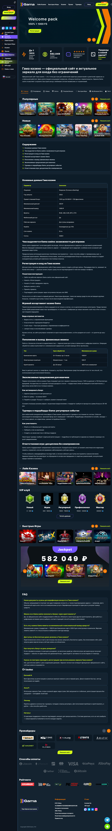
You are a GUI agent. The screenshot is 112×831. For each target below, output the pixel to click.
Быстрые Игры (53, 4)
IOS (11, 23)
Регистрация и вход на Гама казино (37, 154)
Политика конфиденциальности (65, 816)
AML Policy (58, 810)
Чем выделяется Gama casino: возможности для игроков (45, 151)
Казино (63, 4)
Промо (70, 4)
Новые (48, 91)
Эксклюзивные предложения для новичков (40, 162)
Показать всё (65, 581)
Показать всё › (105, 99)
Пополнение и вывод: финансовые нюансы (40, 159)
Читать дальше (65, 516)
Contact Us (87, 803)
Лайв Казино (41, 4)
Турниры (78, 4)
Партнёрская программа (29, 809)
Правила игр (59, 818)
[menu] (14, 2)
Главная (25, 91)
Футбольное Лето (97, 91)
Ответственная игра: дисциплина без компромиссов (43, 168)
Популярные (37, 91)
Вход (9, 7)
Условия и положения (61, 808)
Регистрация (8, 12)
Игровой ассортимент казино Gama (37, 156)
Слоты (56, 91)
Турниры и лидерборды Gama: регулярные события (43, 165)
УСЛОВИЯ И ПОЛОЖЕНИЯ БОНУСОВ (66, 805)
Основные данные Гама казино (35, 148)
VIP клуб (87, 805)
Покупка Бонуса (68, 91)
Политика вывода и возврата (64, 813)
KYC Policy (58, 803)
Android (3, 23)
